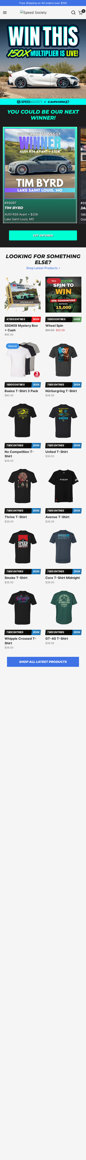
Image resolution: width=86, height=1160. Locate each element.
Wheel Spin (54, 326)
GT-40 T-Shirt (56, 639)
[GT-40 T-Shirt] (63, 608)
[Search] (73, 12)
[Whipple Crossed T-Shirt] (23, 608)
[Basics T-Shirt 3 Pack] (23, 360)
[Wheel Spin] (63, 295)
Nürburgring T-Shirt (61, 391)
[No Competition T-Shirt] (23, 421)
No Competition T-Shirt (19, 454)
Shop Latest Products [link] (42, 268)
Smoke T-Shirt (16, 578)
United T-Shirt (56, 452)
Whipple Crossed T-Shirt (20, 641)
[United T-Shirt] (63, 421)
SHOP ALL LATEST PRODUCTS (43, 662)
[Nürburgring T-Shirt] (63, 360)
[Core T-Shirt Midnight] (63, 547)
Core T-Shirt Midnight (62, 578)
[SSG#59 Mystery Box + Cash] (23, 295)
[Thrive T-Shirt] (23, 486)
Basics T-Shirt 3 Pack (21, 391)
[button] (43, 235)
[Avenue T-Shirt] (63, 486)
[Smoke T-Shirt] (23, 547)
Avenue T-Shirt (57, 517)
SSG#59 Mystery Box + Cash (21, 328)
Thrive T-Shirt (16, 517)
